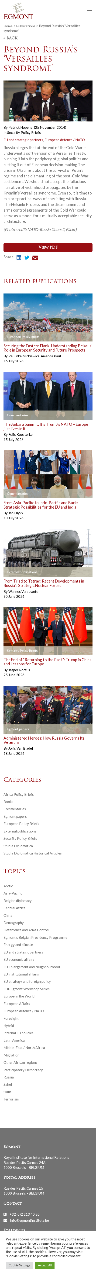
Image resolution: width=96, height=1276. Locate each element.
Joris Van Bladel (20, 748)
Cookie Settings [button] (19, 1265)
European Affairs (16, 1003)
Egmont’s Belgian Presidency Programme (35, 937)
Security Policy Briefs (24, 132)
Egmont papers (15, 816)
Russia (8, 1077)
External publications (19, 831)
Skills (7, 1092)
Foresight (11, 1018)
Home (8, 26)
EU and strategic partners (23, 140)
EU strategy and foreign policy (27, 981)
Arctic (8, 886)
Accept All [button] (45, 1265)
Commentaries (14, 809)
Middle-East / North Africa (24, 1047)
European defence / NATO (65, 140)
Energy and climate (18, 944)
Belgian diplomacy (17, 900)
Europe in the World (18, 996)
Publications (25, 26)
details (14, 337)
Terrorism (11, 1099)
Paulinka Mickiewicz (24, 356)
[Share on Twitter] (26, 258)
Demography (13, 922)
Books (8, 801)
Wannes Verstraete (23, 591)
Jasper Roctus (19, 670)
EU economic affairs (18, 959)
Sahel (7, 1084)
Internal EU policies (18, 1033)
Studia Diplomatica (18, 846)
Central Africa (14, 908)
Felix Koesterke (20, 434)
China (7, 915)
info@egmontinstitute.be (29, 1220)
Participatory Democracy (23, 1070)
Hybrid (8, 1025)
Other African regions (20, 1062)
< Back (10, 38)
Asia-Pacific (12, 893)
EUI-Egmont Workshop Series (26, 989)
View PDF (48, 247)
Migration (11, 1055)
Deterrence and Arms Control (26, 930)
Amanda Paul (51, 356)
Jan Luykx (15, 513)
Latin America (14, 1040)
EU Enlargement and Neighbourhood (31, 967)
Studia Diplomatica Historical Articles (32, 853)
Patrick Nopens (20, 127)
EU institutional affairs (21, 974)
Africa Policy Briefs (18, 794)
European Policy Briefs (21, 823)
